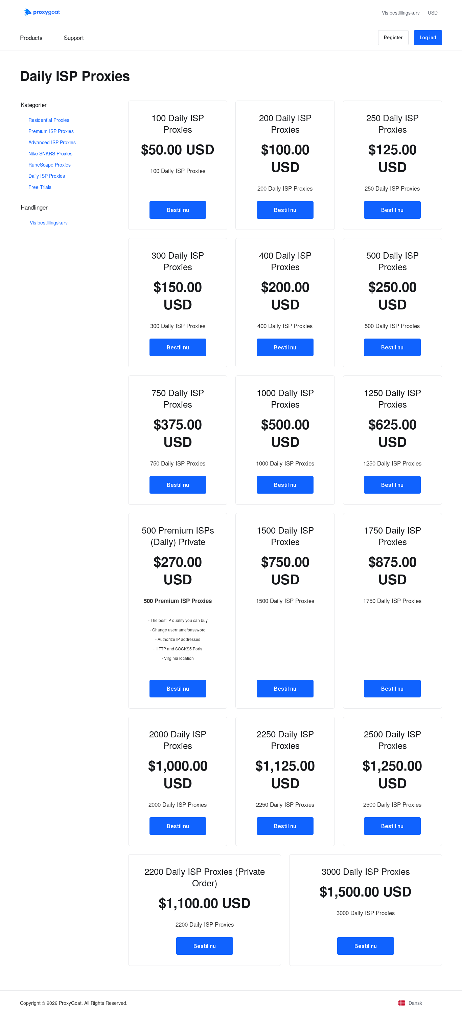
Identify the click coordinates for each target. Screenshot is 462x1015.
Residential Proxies (48, 119)
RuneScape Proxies (49, 164)
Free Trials (39, 186)
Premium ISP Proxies (50, 131)
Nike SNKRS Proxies (49, 153)
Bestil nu (178, 210)
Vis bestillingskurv (47, 222)
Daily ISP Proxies (46, 175)
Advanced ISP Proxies (51, 142)
